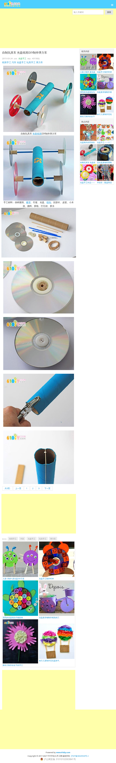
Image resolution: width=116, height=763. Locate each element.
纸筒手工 (6, 62)
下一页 (47, 488)
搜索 (109, 12)
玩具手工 (31, 62)
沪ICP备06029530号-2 (80, 756)
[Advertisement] (58, 34)
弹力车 (39, 62)
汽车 (14, 62)
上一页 (18, 488)
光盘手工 (22, 58)
